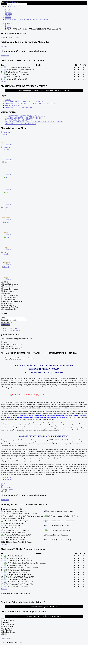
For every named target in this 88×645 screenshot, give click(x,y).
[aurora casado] (6, 254)
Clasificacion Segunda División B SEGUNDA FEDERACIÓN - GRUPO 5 (44, 91)
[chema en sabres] (6, 209)
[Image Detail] (9, 145)
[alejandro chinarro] (6, 134)
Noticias (8, 17)
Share (3, 485)
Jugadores (8, 14)
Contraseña (5, 320)
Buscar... (4, 4)
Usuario (3, 318)
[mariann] (6, 222)
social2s (10, 489)
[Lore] (6, 192)
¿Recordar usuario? (11, 328)
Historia (8, 10)
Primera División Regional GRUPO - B (44, 607)
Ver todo (4, 81)
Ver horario (5, 46)
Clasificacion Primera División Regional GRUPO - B (44, 616)
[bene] (6, 177)
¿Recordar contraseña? (12, 330)
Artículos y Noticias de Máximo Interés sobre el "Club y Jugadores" (28, 19)
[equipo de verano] (6, 149)
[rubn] (6, 237)
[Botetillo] (6, 267)
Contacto (8, 16)
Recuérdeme (5, 322)
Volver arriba (5, 639)
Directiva (8, 12)
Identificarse (5, 324)
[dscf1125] (6, 162)
